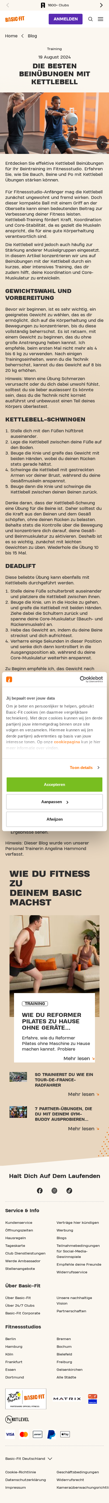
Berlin (10, 1339)
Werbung (65, 1230)
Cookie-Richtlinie (20, 1472)
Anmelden (66, 19)
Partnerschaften (71, 1311)
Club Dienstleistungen (25, 1253)
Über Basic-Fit (18, 1298)
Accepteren (54, 784)
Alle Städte (66, 1377)
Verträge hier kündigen (78, 1223)
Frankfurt (13, 1362)
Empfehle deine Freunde (79, 1264)
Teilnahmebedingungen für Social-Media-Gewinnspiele (78, 1251)
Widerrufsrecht (70, 1480)
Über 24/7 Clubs (19, 1306)
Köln (9, 1354)
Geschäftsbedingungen (78, 1472)
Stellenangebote (20, 1269)
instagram (54, 1190)
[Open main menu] (100, 19)
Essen (10, 1370)
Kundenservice (18, 1223)
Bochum (64, 1347)
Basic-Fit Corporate (22, 1313)
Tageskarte (15, 1246)
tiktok (69, 1190)
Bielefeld (64, 1354)
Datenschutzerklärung (25, 1480)
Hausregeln (15, 1238)
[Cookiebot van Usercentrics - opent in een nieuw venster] (80, 679)
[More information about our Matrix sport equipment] (67, 1399)
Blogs (61, 1238)
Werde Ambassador (22, 1261)
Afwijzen (55, 819)
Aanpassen (51, 801)
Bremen (64, 1339)
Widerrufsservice (72, 1272)
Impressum (15, 1487)
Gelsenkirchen (70, 1370)
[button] (6, 5)
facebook (39, 1190)
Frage (90, 19)
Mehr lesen (76, 1058)
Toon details (81, 767)
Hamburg (13, 1347)
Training (54, 49)
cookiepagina (67, 742)
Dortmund (14, 1377)
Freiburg (64, 1362)
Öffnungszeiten (19, 1230)
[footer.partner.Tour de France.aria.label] (25, 1399)
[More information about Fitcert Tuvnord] (92, 1399)
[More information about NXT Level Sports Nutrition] (17, 1419)
